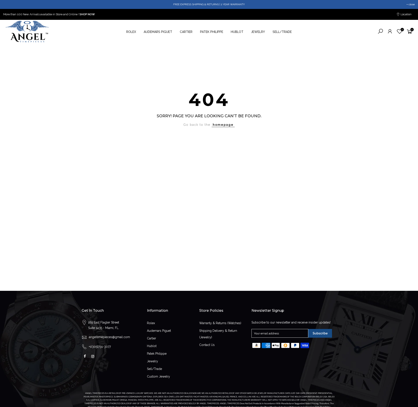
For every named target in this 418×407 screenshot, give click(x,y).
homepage (223, 124)
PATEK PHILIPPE (211, 32)
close (412, 4)
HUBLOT (237, 32)
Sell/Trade (154, 369)
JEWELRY (258, 32)
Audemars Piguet (159, 330)
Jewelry (152, 361)
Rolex (151, 323)
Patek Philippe (157, 353)
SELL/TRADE (282, 32)
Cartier (151, 338)
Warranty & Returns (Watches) (220, 323)
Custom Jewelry (158, 376)
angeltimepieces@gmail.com (109, 337)
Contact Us (207, 345)
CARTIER (186, 32)
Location (405, 14)
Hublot (152, 346)
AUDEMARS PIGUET (158, 32)
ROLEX (131, 32)
